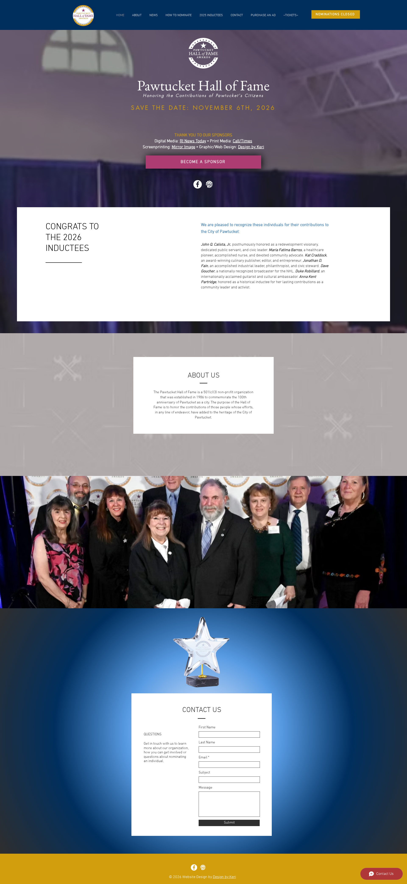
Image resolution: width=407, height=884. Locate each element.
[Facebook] (197, 184)
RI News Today (193, 141)
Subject (204, 773)
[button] (136, 15)
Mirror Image (183, 147)
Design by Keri (251, 147)
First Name (207, 727)
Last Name (207, 742)
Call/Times (242, 141)
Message (205, 788)
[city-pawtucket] (209, 184)
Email (203, 758)
